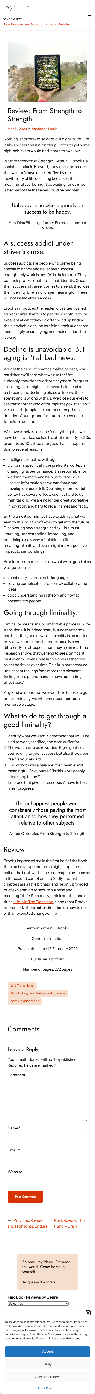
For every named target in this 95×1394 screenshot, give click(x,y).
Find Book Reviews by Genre (33, 1297)
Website (15, 1171)
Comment (18, 1075)
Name (14, 1128)
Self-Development (25, 1001)
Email (14, 1150)
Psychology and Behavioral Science (38, 993)
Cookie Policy (45, 1388)
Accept (47, 1351)
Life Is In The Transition (33, 901)
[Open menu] (89, 15)
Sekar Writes (12, 19)
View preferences (47, 1377)
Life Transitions (22, 985)
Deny (48, 1364)
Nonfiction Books (44, 129)
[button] (88, 1313)
